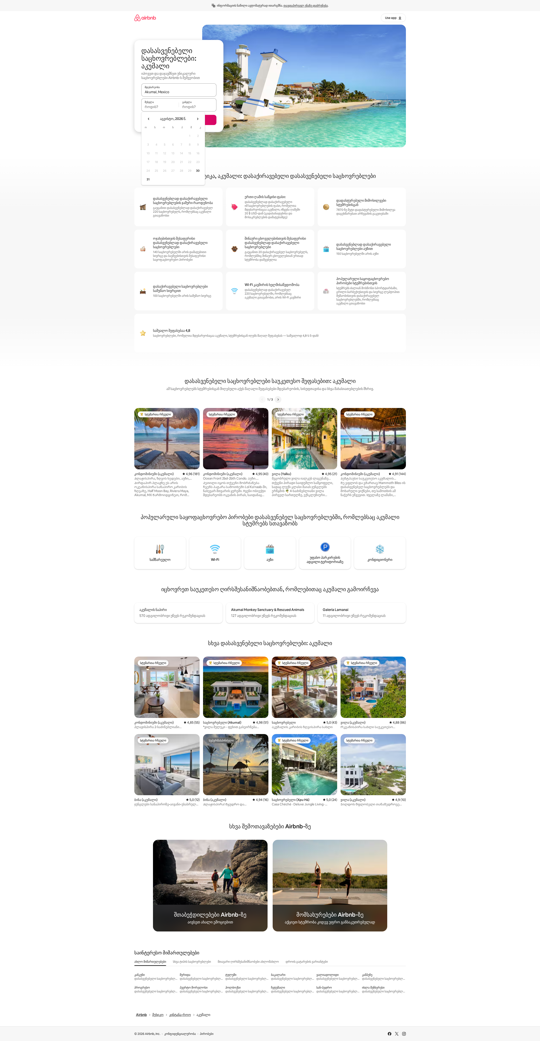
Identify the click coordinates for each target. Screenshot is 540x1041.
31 (148, 179)
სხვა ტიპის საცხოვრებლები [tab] (192, 962)
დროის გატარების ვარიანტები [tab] (307, 962)
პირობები (206, 1034)
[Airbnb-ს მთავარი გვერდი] (145, 17)
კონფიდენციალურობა (180, 1034)
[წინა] (262, 399)
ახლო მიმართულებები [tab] (150, 962)
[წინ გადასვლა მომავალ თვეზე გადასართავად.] (197, 119)
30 (198, 171)
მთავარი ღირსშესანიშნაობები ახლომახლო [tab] (248, 962)
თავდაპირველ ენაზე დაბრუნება (305, 5)
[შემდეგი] (278, 399)
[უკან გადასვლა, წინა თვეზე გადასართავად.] (148, 119)
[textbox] (160, 106)
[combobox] (179, 91)
